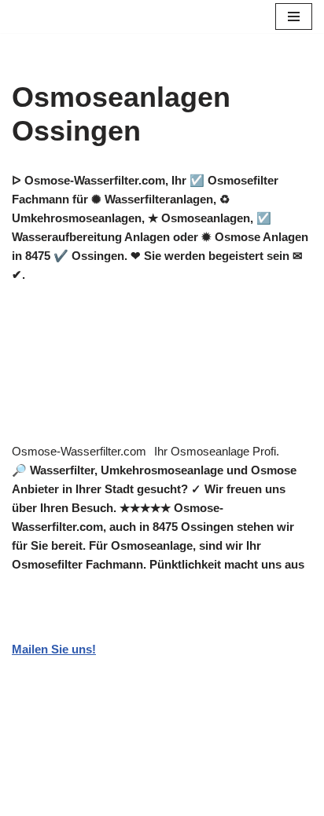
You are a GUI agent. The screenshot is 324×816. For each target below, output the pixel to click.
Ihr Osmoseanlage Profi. (216, 451)
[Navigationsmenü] (293, 16)
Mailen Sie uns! (54, 649)
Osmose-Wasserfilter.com (79, 451)
